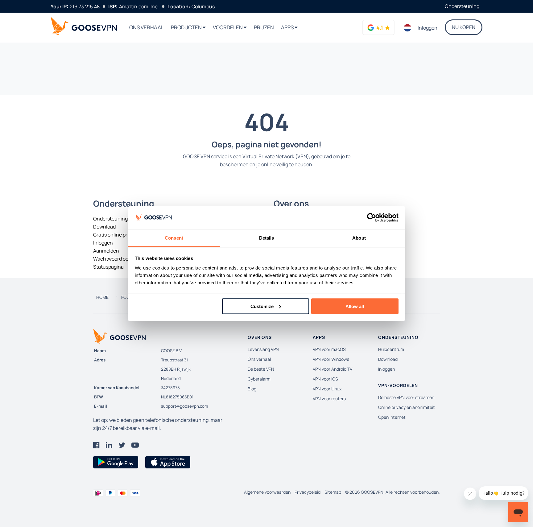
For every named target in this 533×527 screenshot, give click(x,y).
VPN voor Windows (331, 359)
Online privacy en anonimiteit (406, 407)
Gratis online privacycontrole (125, 234)
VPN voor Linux (327, 389)
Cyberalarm (259, 379)
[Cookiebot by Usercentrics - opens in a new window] (372, 217)
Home (102, 297)
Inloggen (427, 27)
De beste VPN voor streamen (406, 397)
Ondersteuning (462, 6)
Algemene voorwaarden (267, 492)
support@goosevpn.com (184, 406)
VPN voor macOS (329, 349)
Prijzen (264, 27)
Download (104, 226)
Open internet (392, 417)
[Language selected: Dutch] (407, 27)
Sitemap (332, 492)
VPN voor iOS (325, 379)
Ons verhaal (146, 27)
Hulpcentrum (391, 349)
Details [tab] (266, 238)
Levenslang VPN (263, 349)
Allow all (354, 306)
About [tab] (359, 238)
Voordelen (228, 27)
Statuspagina (108, 266)
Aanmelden (106, 250)
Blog (252, 389)
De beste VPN (261, 369)
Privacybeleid (307, 492)
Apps (288, 27)
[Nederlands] (407, 27)
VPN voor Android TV (332, 369)
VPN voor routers (329, 398)
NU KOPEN (463, 27)
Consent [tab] (174, 238)
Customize (262, 306)
